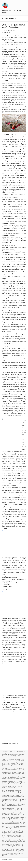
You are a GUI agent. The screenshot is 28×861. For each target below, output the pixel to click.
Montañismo (16, 753)
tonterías (17, 849)
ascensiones (20, 763)
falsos (23, 796)
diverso (3, 787)
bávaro (20, 765)
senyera (14, 844)
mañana (20, 813)
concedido (10, 777)
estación (4, 795)
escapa (19, 791)
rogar (14, 841)
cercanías (9, 772)
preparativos (8, 832)
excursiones (4, 796)
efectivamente (5, 789)
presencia (14, 832)
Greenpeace (4, 801)
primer (16, 834)
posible (7, 831)
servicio (3, 845)
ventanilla (17, 852)
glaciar (6, 800)
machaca (4, 813)
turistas (19, 850)
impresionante (10, 804)
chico (23, 772)
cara (10, 771)
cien (10, 773)
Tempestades (12, 848)
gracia (9, 800)
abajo (20, 755)
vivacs (21, 853)
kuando (16, 808)
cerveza (16, 772)
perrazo (24, 826)
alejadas (20, 758)
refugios (19, 839)
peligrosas (8, 826)
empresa (19, 789)
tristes (16, 850)
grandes (20, 800)
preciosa (11, 831)
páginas (10, 822)
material (19, 814)
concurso (14, 777)
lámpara (12, 809)
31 (18, 754)
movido (14, 818)
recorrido (7, 839)
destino (19, 785)
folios (12, 798)
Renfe (3, 840)
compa (3, 776)
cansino (22, 769)
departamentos (5, 782)
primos (3, 835)
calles (3, 769)
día (8, 786)
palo (24, 822)
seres (22, 844)
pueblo (11, 836)
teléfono (7, 848)
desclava (23, 782)
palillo (21, 822)
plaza (16, 830)
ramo (12, 837)
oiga (16, 821)
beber (24, 765)
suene (6, 846)
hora (7, 803)
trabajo (3, 850)
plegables (20, 830)
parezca (18, 823)
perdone (16, 826)
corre (7, 778)
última (22, 850)
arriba (22, 762)
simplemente (11, 845)
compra (16, 776)
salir (8, 843)
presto (8, 834)
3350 (13, 755)
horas (9, 803)
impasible (4, 804)
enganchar (10, 790)
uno (8, 852)
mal (7, 813)
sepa (17, 844)
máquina (4, 814)
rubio (24, 841)
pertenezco (20, 827)
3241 (8, 755)
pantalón (4, 823)
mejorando (15, 816)
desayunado (11, 782)
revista (3, 841)
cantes (3, 771)
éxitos (15, 796)
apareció (22, 760)
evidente (17, 795)
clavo (22, 773)
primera (19, 834)
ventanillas (22, 852)
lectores (18, 809)
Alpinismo (7, 753)
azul (12, 764)
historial (18, 801)
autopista (9, 764)
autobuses (4, 764)
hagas (11, 801)
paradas (8, 823)
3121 (6, 755)
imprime (15, 804)
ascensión (15, 763)
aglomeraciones (5, 758)
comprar (20, 776)
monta (14, 817)
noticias (23, 819)
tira (5, 849)
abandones (4, 756)
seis (13, 843)
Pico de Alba (12, 828)
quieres (19, 836)
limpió (12, 810)
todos (14, 849)
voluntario (11, 854)
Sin (14, 845)
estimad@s (8, 795)
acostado (19, 756)
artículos (7, 763)
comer (17, 774)
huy (18, 803)
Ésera (17, 792)
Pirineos (20, 753)
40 (17, 755)
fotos (18, 798)
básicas (13, 765)
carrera (16, 771)
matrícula (23, 814)
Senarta (10, 844)
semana (21, 843)
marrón (15, 814)
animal (3, 760)
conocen (23, 777)
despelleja (20, 783)
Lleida (9, 812)
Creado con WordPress (7, 859)
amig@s (9, 759)
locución (18, 812)
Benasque (4, 767)
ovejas (7, 822)
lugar (22, 812)
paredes (15, 823)
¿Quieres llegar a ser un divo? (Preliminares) (13, 25)
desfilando (15, 783)
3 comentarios (6, 855)
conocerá (4, 778)
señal (7, 844)
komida (12, 808)
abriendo (14, 756)
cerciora (13, 772)
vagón (13, 852)
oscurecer (23, 821)
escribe (8, 792)
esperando (20, 794)
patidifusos (18, 825)
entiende (14, 790)
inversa (7, 807)
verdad (3, 853)
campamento (11, 769)
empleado (15, 789)
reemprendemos (13, 839)
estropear (13, 795)
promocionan (13, 835)
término (17, 848)
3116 (23, 754)
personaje (10, 827)
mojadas (11, 817)
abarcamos (9, 756)
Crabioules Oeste (12, 780)
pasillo (7, 825)
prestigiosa (4, 834)
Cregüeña (22, 780)
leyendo (3, 810)
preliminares (20, 831)
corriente (15, 778)
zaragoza (15, 854)
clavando (19, 773)
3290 (10, 755)
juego (18, 807)
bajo (17, 764)
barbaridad (21, 764)
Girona (3, 800)
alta (6, 759)
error (8, 791)
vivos (7, 854)
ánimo (10, 760)
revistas (7, 841)
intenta (14, 805)
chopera (4, 773)
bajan (14, 764)
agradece (11, 758)
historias (22, 801)
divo (7, 787)
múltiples (21, 818)
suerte (9, 846)
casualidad (4, 772)
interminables (19, 805)
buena (10, 768)
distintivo (20, 786)
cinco (12, 773)
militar (3, 817)
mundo (3, 819)
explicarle (19, 796)
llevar (12, 812)
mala (9, 813)
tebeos (3, 848)
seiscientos (16, 843)
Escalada (11, 753)
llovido (15, 812)
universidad (4, 852)
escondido (4, 792)
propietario (18, 835)
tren (11, 850)
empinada (10, 789)
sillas (7, 845)
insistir (6, 805)
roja (17, 841)
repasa (9, 840)
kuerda (19, 808)
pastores (14, 825)
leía (21, 809)
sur (17, 846)
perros (6, 827)
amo (16, 759)
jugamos (22, 807)
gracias (13, 800)
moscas (10, 818)
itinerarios (11, 807)
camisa (6, 769)
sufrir (12, 846)
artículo (3, 763)
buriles (16, 768)
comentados (12, 774)
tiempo (20, 848)
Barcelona (9, 765)
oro (20, 821)
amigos (12, 759)
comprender (4, 777)
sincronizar (18, 845)
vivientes (4, 854)
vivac (18, 853)
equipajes (18, 790)
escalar (16, 791)
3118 (3, 755)
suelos (3, 846)
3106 (20, 754)
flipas (10, 798)
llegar (7, 812)
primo (22, 834)
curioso (14, 781)
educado (18, 787)
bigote (10, 767)
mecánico (4, 816)
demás (20, 781)
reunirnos (19, 840)
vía (8, 853)
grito (9, 801)
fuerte (3, 799)
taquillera (22, 846)
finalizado (6, 798)
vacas (10, 852)
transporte (8, 850)
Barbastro (4, 765)
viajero (11, 853)
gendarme (7, 799)
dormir (9, 787)
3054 (16, 754)
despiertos (15, 785)
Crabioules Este (5, 780)
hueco (15, 803)
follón (15, 798)
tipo (3, 849)
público (8, 836)
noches (12, 819)
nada (7, 819)
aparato (18, 760)
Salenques (4, 843)
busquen (20, 768)
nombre (16, 819)
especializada (8, 794)
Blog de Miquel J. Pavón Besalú (11, 11)
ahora (15, 758)
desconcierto (5, 783)
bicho (8, 767)
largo (15, 809)
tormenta (22, 849)
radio (9, 837)
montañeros (23, 817)
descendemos (18, 782)
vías (14, 853)
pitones (13, 830)
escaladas (12, 791)
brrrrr (7, 768)
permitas (20, 826)
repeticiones (14, 840)
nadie (9, 819)
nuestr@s (4, 821)
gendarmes (20, 799)
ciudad (15, 773)
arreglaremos (17, 762)
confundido (19, 777)
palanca (17, 822)
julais (3, 808)
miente (23, 816)
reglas (22, 839)
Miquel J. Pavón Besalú (18, 751)
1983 (10, 754)
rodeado (11, 841)
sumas (15, 846)
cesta (20, 772)
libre (7, 810)
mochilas (7, 817)
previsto (12, 834)
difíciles (16, 786)
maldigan (13, 813)
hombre (3, 803)
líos (14, 810)
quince (23, 836)
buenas (13, 768)
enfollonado (4, 790)
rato (18, 837)
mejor (11, 816)
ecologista (13, 787)
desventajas (4, 786)
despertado (4, 785)
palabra (14, 822)
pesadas (4, 828)
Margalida (12, 814)
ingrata (23, 804)
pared (11, 823)
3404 (15, 755)
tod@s (11, 849)
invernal (3, 807)
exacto (21, 795)
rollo (19, 841)
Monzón (4, 818)
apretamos (4, 762)
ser (19, 844)
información (19, 804)
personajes (15, 827)
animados (22, 759)
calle (23, 768)
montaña (18, 817)
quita (3, 837)
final (3, 798)
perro (3, 827)
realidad (21, 837)
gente (24, 799)
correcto (11, 778)
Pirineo (7, 830)
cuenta (6, 781)
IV (14, 807)
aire (17, 758)
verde (7, 853)
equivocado (4, 791)
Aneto (18, 759)
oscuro (3, 822)
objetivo (13, 821)
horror (12, 803)
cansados (18, 769)
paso (11, 825)
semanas (4, 844)
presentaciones (19, 832)
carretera (20, 771)
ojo (18, 821)
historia (14, 801)
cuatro (3, 781)
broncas (4, 768)
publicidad (4, 836)
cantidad (7, 771)
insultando (10, 805)
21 (14, 754)
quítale (6, 837)
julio (5, 808)
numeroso (9, 821)
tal (19, 846)
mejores (19, 816)
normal (19, 819)
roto (21, 841)
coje (3, 774)
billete (14, 767)
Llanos (17, 810)
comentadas (6, 774)
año (13, 760)
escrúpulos (13, 792)
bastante (17, 765)
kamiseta (9, 808)
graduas (17, 800)
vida (16, 853)
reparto (6, 840)
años (16, 760)
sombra (22, 845)
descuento (10, 783)
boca (20, 767)
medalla (8, 816)
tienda (24, 848)
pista (10, 830)
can (15, 769)
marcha (7, 814)
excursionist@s (11, 796)
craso (18, 780)
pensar (12, 826)
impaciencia (21, 803)
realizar (3, 839)
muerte (17, 818)
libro (9, 810)
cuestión (10, 781)
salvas (10, 843)
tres (13, 850)
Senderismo (4, 754)
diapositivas (11, 786)
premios (4, 832)
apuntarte (9, 762)
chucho (7, 773)
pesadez (8, 828)
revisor (23, 840)
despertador (10, 785)
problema (8, 835)
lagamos (8, 809)
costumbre (19, 778)
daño (17, 781)
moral (7, 818)
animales (7, 760)
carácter (13, 771)
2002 (3, 753)
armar (13, 762)
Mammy (16, 813)
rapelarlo (15, 837)
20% (13, 754)
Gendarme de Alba (14, 799)
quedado (16, 836)
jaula (16, 807)
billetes (17, 767)
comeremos (21, 774)
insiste (3, 805)
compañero (7, 776)
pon (23, 830)
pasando (4, 825)
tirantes (7, 849)
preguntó (16, 831)
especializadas (14, 794)
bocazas (23, 767)
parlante (22, 823)
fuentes (21, 798)
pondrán (4, 831)
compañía (13, 776)
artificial (11, 763)
